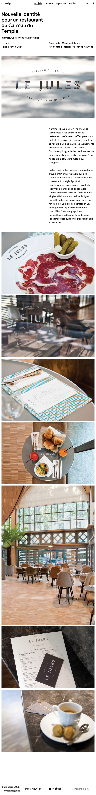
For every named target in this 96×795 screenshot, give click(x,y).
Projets (38, 3)
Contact (73, 3)
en (87, 3)
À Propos (61, 3)
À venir (49, 3)
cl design (6, 3)
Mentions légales (11, 790)
